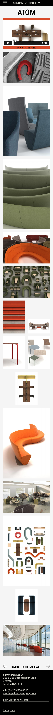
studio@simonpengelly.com (19, 693)
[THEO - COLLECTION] (5, 666)
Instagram (9, 710)
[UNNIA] (48, 666)
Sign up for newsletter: (16, 699)
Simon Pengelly (26, 3)
